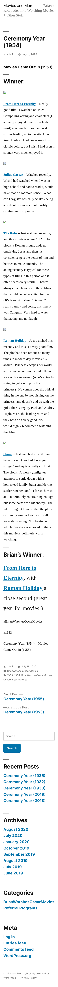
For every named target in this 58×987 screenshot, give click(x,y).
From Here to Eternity (19, 104)
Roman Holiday (14, 340)
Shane (7, 454)
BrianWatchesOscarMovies (22, 670)
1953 (10, 675)
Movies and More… (19, 5)
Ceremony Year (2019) (24, 794)
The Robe (10, 233)
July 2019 (12, 867)
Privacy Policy (28, 977)
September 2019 (19, 854)
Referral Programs (20, 908)
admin (10, 54)
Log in (9, 936)
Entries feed (14, 943)
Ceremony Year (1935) (24, 775)
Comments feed (18, 949)
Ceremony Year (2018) (24, 800)
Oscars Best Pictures (15, 679)
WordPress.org (17, 955)
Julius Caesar (13, 174)
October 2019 (16, 848)
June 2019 (13, 873)
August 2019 (15, 860)
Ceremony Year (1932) (24, 781)
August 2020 (15, 829)
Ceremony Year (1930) (24, 788)
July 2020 (12, 835)
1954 (17, 675)
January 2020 (16, 841)
